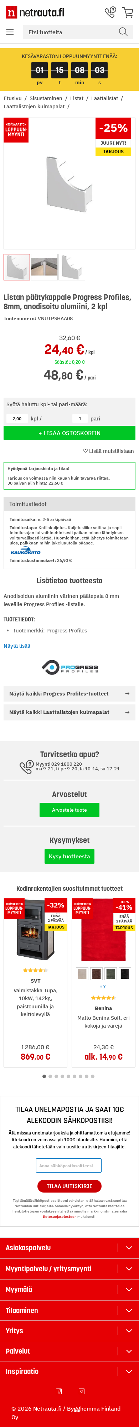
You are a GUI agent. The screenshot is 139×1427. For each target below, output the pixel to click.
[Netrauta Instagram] (82, 1391)
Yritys (14, 1330)
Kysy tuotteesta (69, 856)
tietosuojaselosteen (60, 1216)
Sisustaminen (47, 98)
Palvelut (18, 1351)
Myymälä (19, 1289)
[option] (82, 973)
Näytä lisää (17, 645)
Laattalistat (105, 98)
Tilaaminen (22, 1310)
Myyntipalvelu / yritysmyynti (49, 1268)
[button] (10, 32)
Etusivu (13, 98)
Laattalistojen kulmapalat (35, 106)
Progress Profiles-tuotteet (59, 693)
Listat (77, 98)
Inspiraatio (22, 1371)
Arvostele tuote (69, 810)
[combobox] (78, 32)
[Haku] (123, 32)
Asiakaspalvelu (28, 1247)
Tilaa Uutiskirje (70, 1186)
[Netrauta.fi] (35, 12)
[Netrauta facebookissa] (59, 1391)
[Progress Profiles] (70, 668)
